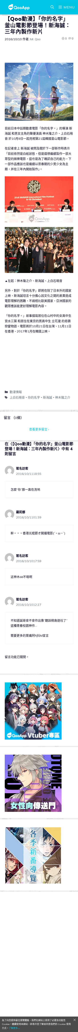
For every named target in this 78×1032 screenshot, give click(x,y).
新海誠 (47, 397)
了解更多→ (14, 1028)
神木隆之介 (62, 397)
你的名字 (34, 397)
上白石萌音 (17, 397)
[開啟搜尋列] (52, 7)
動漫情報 (16, 392)
